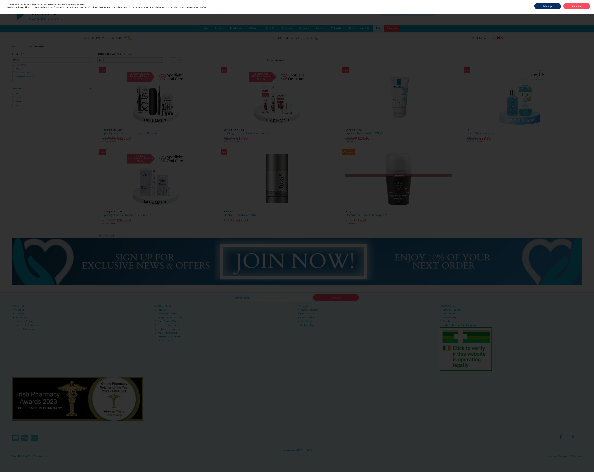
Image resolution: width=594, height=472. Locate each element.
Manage (547, 6)
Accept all (576, 6)
